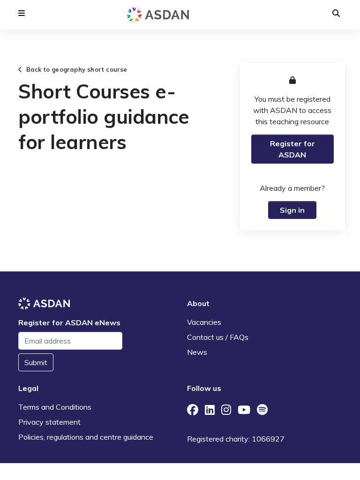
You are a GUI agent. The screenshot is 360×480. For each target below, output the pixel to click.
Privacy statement (49, 422)
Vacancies (204, 322)
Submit (35, 362)
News (197, 352)
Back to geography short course (74, 69)
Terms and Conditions (54, 407)
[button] (21, 13)
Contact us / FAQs (217, 337)
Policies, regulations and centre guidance (85, 437)
